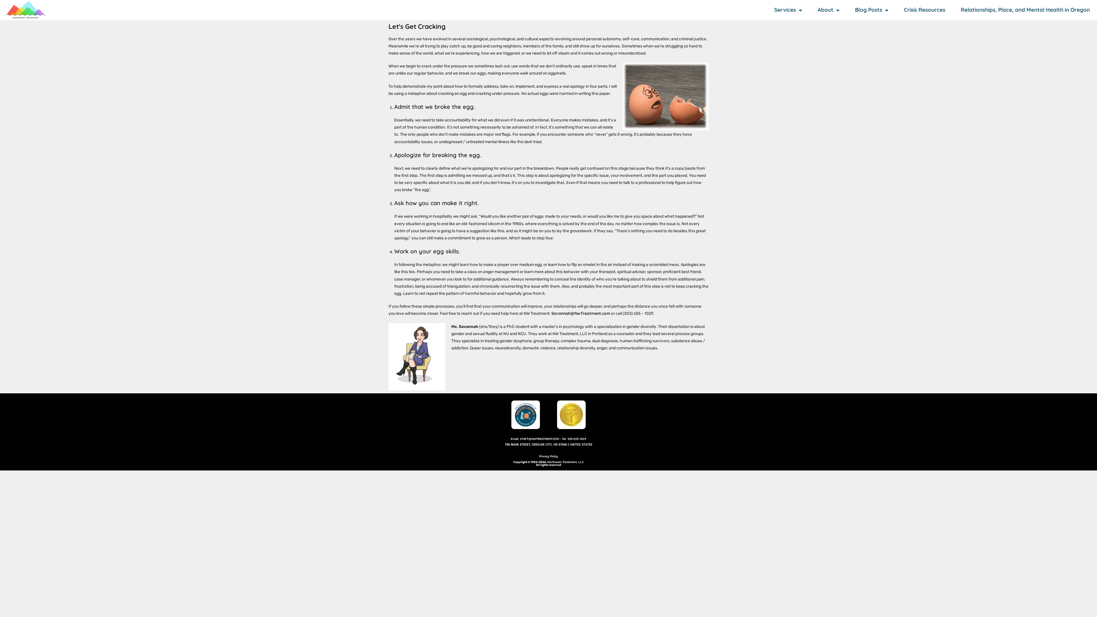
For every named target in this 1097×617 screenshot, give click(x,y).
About (825, 9)
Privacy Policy (548, 456)
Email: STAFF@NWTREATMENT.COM (535, 439)
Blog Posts (868, 9)
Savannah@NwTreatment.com (580, 313)
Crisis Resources (924, 9)
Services (785, 9)
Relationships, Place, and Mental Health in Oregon (1025, 9)
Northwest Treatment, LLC (565, 462)
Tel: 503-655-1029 (574, 439)
